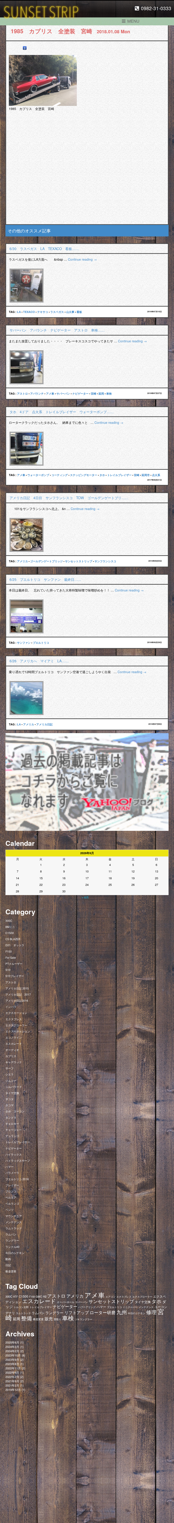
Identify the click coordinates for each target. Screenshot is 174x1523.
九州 (121, 1312)
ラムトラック (13, 1228)
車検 (109, 393)
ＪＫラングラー (83, 1319)
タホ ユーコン (14, 1111)
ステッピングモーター (83, 475)
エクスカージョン (16, 1013)
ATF (15, 1296)
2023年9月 (12, 1359)
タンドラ (10, 1117)
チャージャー (13, 1130)
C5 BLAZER (12, 939)
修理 (151, 1312)
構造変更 (38, 1319)
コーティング (59, 475)
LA (19, 312)
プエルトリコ (41, 643)
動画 (8, 1259)
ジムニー (10, 1080)
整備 (26, 1318)
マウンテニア (13, 1216)
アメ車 (50, 393)
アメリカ (22, 561)
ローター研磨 (103, 1312)
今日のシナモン (14, 1253)
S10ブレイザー (14, 976)
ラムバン (10, 1234)
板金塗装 (10, 1271)
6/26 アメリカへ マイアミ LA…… (39, 660)
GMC (39, 1296)
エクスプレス (13, 1019)
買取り (57, 1319)
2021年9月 (12, 1381)
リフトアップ (76, 1312)
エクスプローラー (16, 1025)
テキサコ (42, 312)
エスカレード (13, 1043)
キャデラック (13, 1062)
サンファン (24, 643)
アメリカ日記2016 (16, 1000)
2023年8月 (12, 1364)
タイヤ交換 (12, 1093)
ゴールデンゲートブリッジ (46, 561)
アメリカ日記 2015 (17, 988)
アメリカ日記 (44, 724)
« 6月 (85, 897)
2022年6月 (12, 1372)
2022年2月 (12, 1377)
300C (8, 920)
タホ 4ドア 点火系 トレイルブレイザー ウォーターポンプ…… (62, 411)
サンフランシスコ (105, 561)
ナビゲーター (80, 393)
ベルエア (10, 1197)
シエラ (9, 1074)
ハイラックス (13, 1154)
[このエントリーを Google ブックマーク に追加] (25, 48)
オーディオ (12, 1050)
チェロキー (12, 1123)
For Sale (10, 957)
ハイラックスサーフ (17, 1160)
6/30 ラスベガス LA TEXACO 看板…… (44, 248)
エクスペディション (17, 1031)
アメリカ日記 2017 (18, 994)
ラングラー (12, 1240)
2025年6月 (12, 1342)
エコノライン (13, 1037)
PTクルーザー (13, 963)
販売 (49, 1318)
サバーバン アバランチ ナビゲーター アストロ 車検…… (57, 329)
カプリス (10, 1056)
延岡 (101, 393)
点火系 (156, 475)
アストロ (22, 393)
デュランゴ (12, 1136)
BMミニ (10, 927)
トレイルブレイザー (119, 475)
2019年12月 (13, 1389)
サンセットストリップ (78, 561)
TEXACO (29, 312)
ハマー (9, 1166)
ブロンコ (10, 1191)
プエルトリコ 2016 (17, 1179)
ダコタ (9, 1099)
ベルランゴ (12, 1203)
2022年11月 (13, 1368)
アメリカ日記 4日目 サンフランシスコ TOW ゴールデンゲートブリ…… (69, 497)
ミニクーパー (130, 1307)
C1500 (9, 933)
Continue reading (82, 259)
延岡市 (146, 475)
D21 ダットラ (14, 945)
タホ (102, 475)
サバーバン (63, 393)
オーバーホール (65, 1302)
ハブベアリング (87, 1307)
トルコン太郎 (21, 1307)
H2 (44, 1296)
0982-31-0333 (156, 8)
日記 (8, 1265)
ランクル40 (12, 1247)
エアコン (111, 1296)
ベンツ (9, 1209)
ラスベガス (57, 312)
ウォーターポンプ (38, 475)
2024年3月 (12, 1346)
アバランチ (37, 393)
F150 (8, 951)
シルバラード (13, 1087)
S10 (7, 970)
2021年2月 (12, 1385)
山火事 (70, 312)
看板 (79, 312)
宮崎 (93, 393)
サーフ (9, 1068)
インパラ (10, 1006)
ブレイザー (12, 1185)
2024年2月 (12, 1351)
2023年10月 (13, 1355)
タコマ (9, 1105)
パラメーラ (12, 1173)
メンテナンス (13, 1222)
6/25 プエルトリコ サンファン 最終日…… (45, 579)
